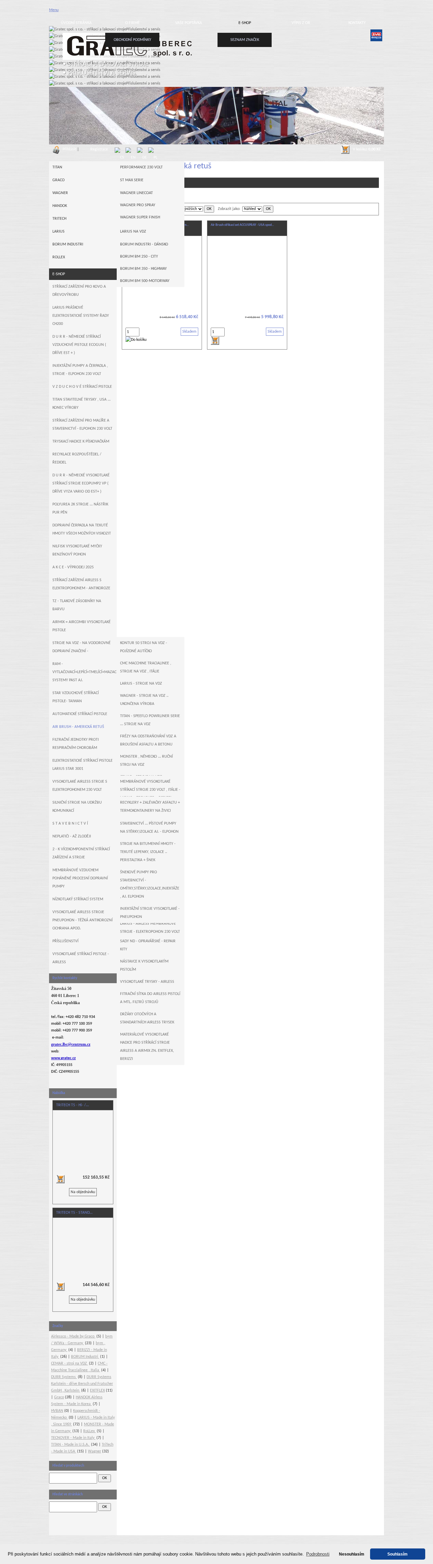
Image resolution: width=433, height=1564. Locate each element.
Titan (57, 167)
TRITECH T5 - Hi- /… (72, 1105)
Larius (58, 232)
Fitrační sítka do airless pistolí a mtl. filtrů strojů (150, 998)
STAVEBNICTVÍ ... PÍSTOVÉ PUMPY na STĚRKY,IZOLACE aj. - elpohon (149, 828)
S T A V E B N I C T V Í (70, 824)
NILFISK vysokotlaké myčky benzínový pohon (77, 550)
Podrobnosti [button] (317, 1554)
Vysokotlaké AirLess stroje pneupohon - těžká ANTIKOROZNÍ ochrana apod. (82, 920)
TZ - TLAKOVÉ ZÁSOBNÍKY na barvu (76, 605)
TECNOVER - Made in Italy (73, 1438)
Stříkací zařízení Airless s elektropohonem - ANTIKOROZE (81, 584)
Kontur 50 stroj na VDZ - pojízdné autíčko (143, 647)
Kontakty (357, 23)
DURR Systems (64, 1377)
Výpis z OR (301, 23)
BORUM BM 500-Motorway (144, 281)
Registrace (99, 149)
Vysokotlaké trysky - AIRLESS (147, 982)
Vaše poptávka (188, 23)
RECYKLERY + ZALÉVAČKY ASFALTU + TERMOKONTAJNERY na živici (150, 807)
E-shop (244, 23)
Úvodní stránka (76, 23)
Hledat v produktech (68, 1466)
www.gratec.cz (63, 1058)
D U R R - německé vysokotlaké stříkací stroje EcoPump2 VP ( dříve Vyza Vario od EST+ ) (81, 483)
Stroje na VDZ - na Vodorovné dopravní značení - (81, 647)
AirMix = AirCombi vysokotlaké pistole (81, 626)
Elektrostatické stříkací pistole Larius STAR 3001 (82, 765)
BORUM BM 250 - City (139, 257)
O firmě (132, 23)
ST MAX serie (131, 180)
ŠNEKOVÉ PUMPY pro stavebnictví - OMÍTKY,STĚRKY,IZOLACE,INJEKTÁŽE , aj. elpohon (149, 884)
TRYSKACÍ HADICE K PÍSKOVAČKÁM (80, 442)
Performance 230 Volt (141, 167)
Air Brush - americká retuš (78, 727)
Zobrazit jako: (229, 209)
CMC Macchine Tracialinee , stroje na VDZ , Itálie (145, 667)
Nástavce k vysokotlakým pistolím (144, 965)
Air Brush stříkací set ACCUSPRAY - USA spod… (242, 225)
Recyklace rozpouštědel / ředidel (76, 458)
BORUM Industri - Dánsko (144, 244)
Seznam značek (244, 40)
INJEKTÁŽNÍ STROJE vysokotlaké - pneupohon (150, 913)
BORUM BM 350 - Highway (143, 269)
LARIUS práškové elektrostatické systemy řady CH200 (80, 316)
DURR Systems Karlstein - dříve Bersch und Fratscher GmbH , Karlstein (82, 1384)
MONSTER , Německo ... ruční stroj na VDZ (146, 761)
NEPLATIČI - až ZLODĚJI (71, 836)
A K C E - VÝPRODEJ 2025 (73, 567)
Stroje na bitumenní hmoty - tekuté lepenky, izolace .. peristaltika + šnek (148, 852)
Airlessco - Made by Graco (73, 1336)
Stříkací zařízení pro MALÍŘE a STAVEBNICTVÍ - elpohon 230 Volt (82, 425)
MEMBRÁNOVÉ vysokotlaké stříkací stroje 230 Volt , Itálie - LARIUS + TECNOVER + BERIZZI (150, 790)
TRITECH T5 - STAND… (74, 1213)
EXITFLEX (97, 1391)
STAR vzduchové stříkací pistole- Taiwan (75, 697)
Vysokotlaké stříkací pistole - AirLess (80, 958)
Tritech (59, 219)
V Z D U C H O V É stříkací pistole (82, 387)
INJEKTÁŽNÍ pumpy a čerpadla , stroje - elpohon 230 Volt (80, 370)
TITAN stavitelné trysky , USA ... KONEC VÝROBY (81, 404)
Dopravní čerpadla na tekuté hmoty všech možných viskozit (81, 529)
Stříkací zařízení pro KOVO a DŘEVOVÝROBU (79, 291)
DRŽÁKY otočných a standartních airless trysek (147, 1018)
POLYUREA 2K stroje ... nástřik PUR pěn (80, 508)
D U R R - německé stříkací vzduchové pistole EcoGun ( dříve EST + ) (79, 345)
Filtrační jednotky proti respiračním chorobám (75, 744)
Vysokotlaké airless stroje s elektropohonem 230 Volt (79, 786)
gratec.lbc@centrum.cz (70, 1044)
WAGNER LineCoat (136, 193)
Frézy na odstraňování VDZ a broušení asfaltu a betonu (148, 740)
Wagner (60, 193)
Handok (59, 206)
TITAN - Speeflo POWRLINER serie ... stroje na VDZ (150, 720)
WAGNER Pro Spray (137, 205)
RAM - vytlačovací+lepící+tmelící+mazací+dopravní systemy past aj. (84, 672)
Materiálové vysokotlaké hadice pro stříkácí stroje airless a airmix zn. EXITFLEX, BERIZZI (147, 1047)
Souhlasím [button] (397, 1554)
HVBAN (57, 1411)
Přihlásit (69, 149)
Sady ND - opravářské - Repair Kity (148, 945)
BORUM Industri (67, 244)
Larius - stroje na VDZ (141, 684)
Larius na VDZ (133, 232)
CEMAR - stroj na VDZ (69, 1363)
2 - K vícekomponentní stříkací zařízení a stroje (81, 853)
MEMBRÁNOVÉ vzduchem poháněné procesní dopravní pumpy (80, 878)
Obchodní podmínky (132, 40)
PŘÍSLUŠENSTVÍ (65, 941)
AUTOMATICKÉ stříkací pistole (79, 714)
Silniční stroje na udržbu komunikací (77, 807)
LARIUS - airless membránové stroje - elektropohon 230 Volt (150, 928)
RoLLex (58, 257)
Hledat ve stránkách (67, 1494)
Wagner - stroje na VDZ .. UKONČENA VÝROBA (144, 700)
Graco (58, 180)
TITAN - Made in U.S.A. (70, 1445)
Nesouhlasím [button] (351, 1554)
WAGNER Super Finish (140, 217)
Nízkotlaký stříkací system (77, 899)
